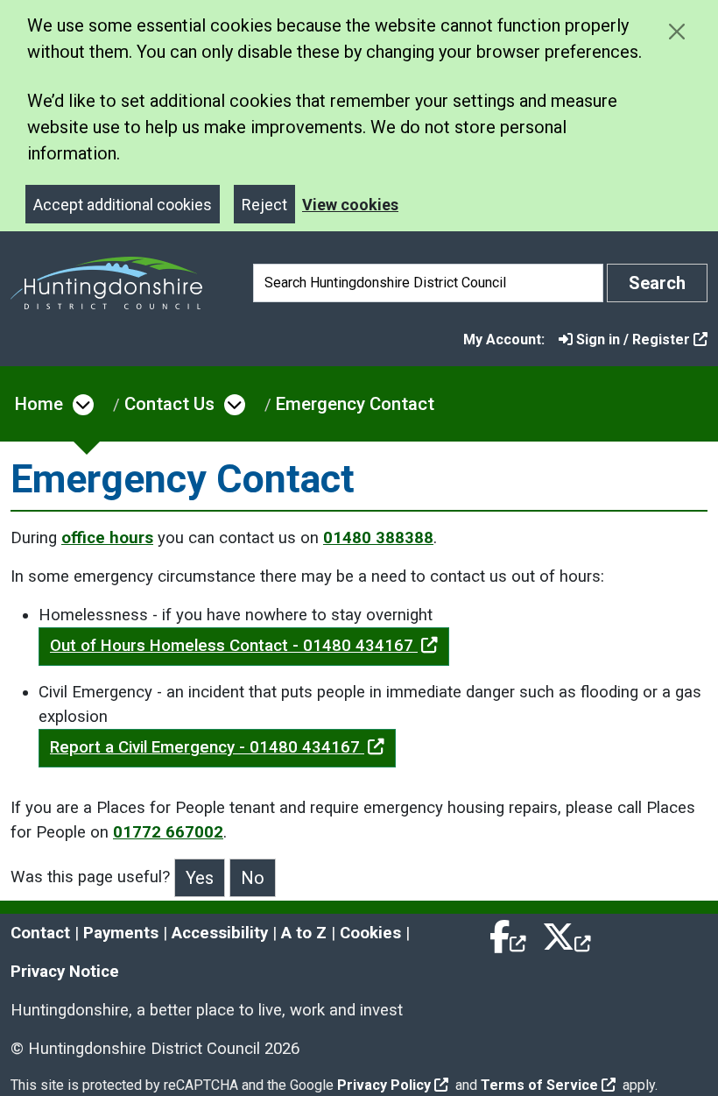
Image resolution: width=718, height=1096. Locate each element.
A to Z (304, 933)
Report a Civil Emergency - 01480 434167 (207, 747)
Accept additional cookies (122, 204)
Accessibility (220, 933)
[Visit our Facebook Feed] (508, 933)
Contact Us (169, 403)
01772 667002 (168, 832)
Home (39, 403)
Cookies (370, 933)
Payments (120, 933)
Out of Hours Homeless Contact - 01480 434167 (234, 645)
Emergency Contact (355, 403)
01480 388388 (378, 538)
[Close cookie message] (676, 31)
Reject (264, 204)
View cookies (350, 204)
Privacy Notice (65, 971)
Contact (40, 933)
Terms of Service (539, 1085)
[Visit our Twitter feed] (566, 933)
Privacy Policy (384, 1085)
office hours (107, 538)
